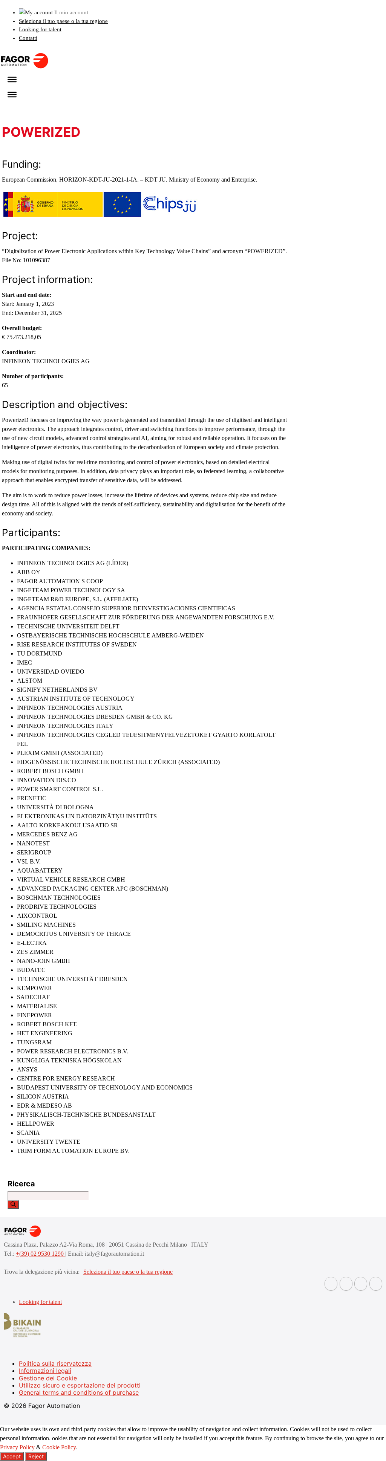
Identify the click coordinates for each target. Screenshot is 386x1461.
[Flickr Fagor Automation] (331, 1284)
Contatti (28, 38)
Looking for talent (40, 29)
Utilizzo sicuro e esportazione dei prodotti (80, 1385)
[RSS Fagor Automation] (375, 1284)
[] (13, 1204)
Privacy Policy (17, 1447)
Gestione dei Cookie (48, 1378)
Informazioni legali (45, 1370)
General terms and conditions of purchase (79, 1392)
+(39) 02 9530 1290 (40, 1253)
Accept (12, 1456)
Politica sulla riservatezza (55, 1363)
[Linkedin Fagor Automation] (346, 1284)
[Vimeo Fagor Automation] (360, 1284)
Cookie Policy (59, 1447)
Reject (36, 1456)
